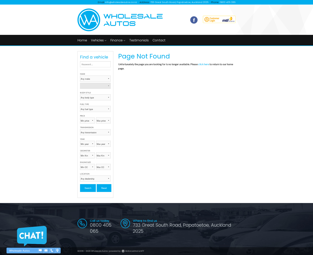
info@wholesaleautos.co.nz (121, 2)
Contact (159, 40)
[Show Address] (57, 250)
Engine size (85, 162)
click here (203, 64)
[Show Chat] (40, 250)
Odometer (85, 151)
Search (88, 187)
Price (82, 116)
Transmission (87, 127)
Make (82, 74)
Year (82, 139)
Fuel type (84, 104)
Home (82, 40)
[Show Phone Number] (52, 250)
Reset (104, 187)
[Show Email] (46, 250)
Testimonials (139, 40)
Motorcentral (131, 251)
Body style (85, 93)
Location (84, 174)
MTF (142, 251)
